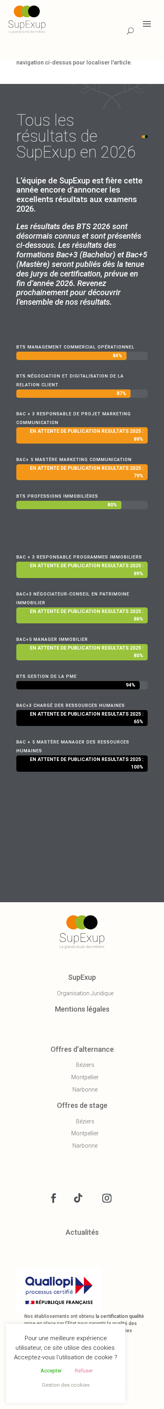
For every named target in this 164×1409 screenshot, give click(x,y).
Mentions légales (82, 1009)
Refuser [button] (84, 1371)
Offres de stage (82, 1105)
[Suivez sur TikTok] (78, 1198)
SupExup (82, 977)
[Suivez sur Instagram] (106, 1198)
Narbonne (85, 1089)
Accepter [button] (51, 1371)
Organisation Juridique (85, 993)
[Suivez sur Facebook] (53, 1198)
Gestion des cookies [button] (66, 1385)
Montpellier (85, 1077)
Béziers (85, 1065)
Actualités (82, 1232)
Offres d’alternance (82, 1049)
